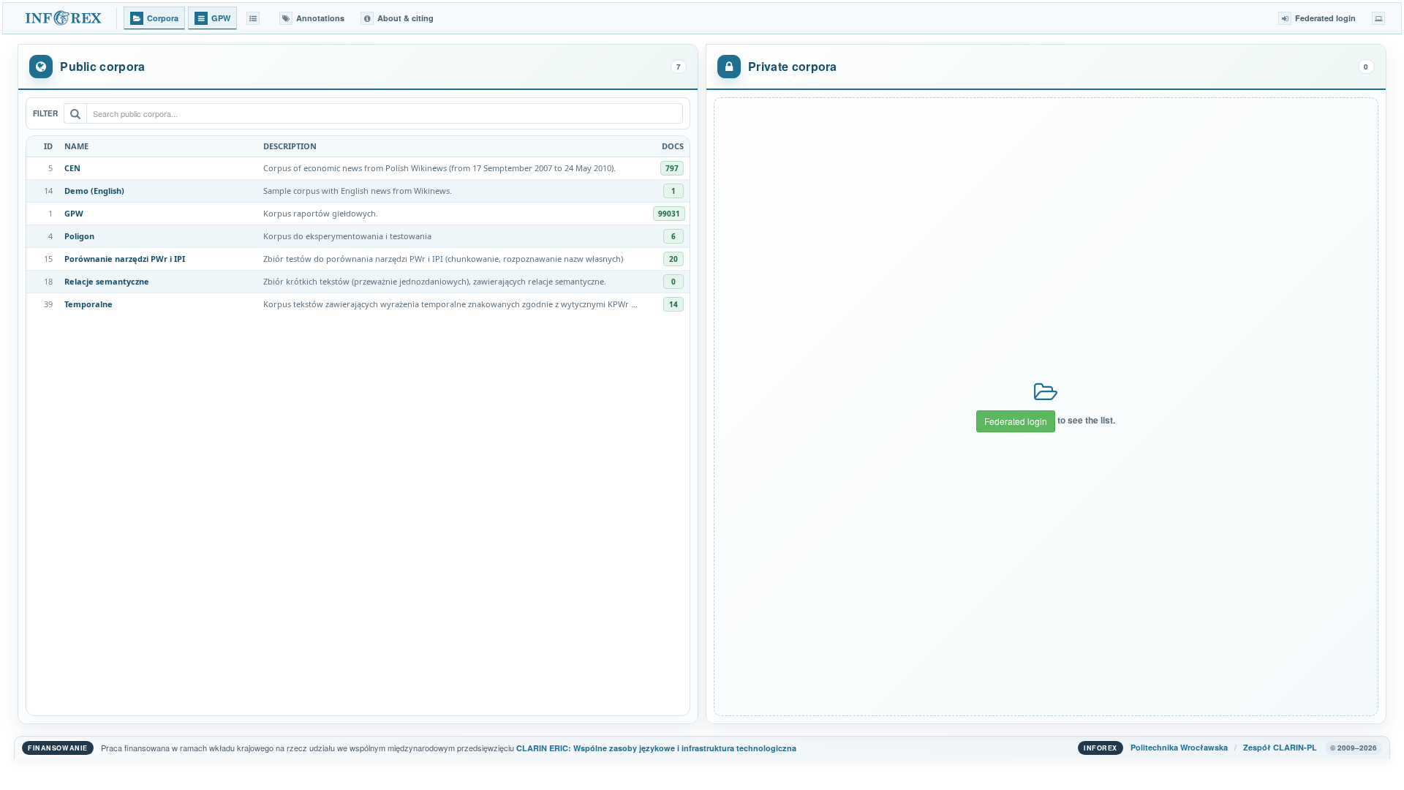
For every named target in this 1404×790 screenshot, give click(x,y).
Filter (45, 113)
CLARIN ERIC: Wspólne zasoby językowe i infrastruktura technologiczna (656, 747)
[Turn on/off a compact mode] (1378, 18)
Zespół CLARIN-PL (1280, 747)
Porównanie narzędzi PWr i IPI (124, 258)
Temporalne (88, 303)
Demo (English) (94, 190)
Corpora (162, 17)
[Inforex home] (64, 18)
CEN (72, 167)
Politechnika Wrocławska (1179, 747)
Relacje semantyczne (106, 281)
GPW (73, 213)
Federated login (1015, 421)
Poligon (79, 235)
